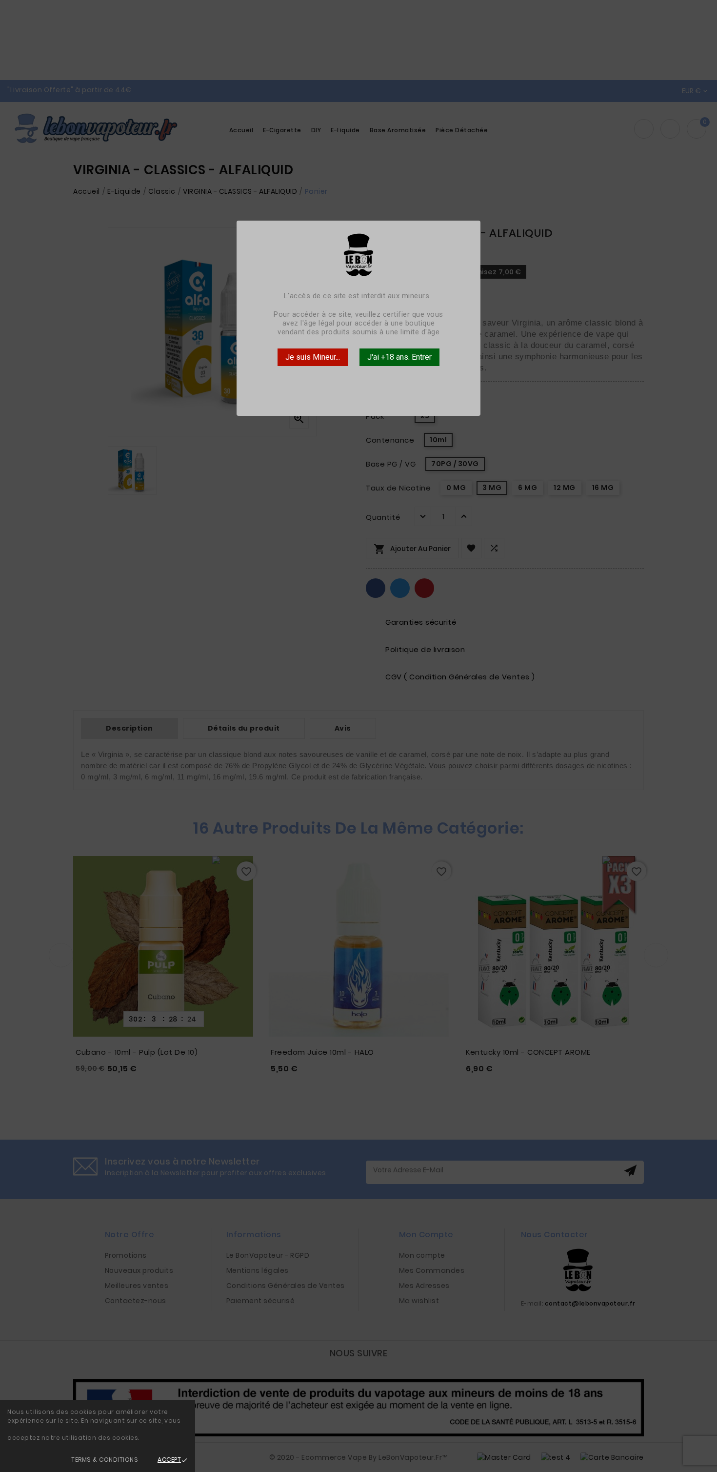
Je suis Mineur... (312, 357)
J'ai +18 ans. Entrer (399, 357)
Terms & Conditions (104, 1459)
